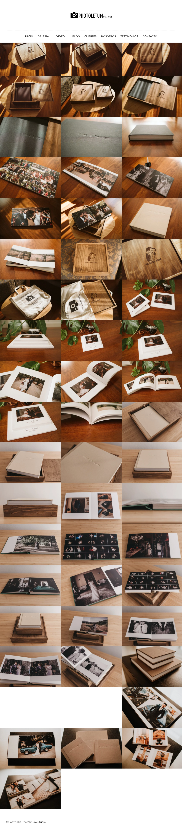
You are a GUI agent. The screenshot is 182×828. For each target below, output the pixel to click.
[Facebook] (6, 7)
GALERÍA (43, 36)
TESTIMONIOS (129, 36)
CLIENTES (90, 36)
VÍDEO (60, 36)
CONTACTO (150, 36)
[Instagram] (15, 7)
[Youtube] (11, 7)
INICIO (29, 36)
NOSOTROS (108, 36)
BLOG (76, 36)
